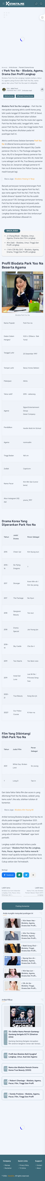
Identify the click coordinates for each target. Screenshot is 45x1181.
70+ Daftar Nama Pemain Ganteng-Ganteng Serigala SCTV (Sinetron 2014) (24, 1034)
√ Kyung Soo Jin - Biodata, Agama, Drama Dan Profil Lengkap (28, 961)
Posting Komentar (22, 906)
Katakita (11, 1176)
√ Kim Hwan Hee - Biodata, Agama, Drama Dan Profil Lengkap (28, 923)
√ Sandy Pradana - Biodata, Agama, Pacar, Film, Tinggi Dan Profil (24, 1095)
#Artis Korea (9, 96)
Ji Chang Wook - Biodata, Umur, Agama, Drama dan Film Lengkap (21, 237)
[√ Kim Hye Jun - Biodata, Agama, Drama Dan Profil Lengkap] (12, 973)
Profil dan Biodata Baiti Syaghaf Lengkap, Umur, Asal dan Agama (23, 1055)
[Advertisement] (22, 39)
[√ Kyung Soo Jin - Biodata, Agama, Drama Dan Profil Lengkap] (12, 960)
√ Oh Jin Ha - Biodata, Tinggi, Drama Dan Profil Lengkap (28, 986)
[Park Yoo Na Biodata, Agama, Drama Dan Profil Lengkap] (22, 292)
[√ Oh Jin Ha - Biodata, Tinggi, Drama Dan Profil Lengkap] (12, 985)
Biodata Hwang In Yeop (24, 179)
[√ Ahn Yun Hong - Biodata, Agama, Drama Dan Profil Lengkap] (12, 935)
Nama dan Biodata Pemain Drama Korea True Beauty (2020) (23, 1068)
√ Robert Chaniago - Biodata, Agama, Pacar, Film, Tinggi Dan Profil (25, 1081)
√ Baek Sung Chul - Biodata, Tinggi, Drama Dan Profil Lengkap (29, 948)
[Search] (41, 3)
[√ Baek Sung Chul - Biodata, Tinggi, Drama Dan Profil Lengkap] (12, 948)
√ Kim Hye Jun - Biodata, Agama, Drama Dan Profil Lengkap (28, 973)
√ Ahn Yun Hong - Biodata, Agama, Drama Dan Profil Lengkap (28, 936)
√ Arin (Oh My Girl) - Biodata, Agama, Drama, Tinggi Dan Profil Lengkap (23, 250)
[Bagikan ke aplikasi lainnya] (33, 874)
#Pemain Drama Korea (25, 96)
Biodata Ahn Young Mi (24, 810)
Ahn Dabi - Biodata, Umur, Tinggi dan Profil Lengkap (23, 244)
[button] (36, 3)
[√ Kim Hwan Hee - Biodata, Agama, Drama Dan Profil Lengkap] (12, 923)
